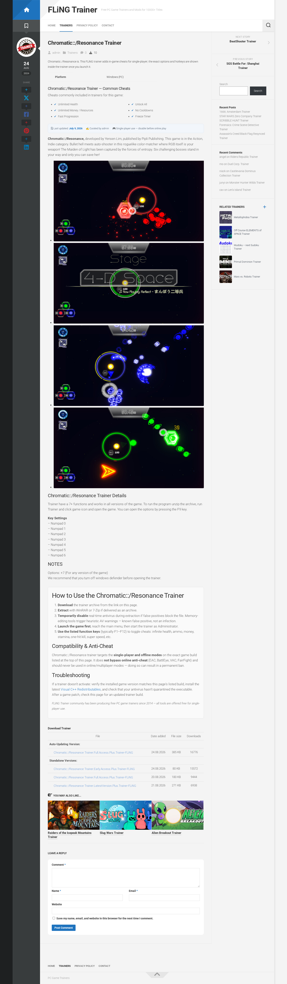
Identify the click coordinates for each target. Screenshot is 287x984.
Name (56, 890)
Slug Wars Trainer (112, 833)
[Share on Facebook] (26, 110)
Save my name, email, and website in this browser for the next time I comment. (104, 918)
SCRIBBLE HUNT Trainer (234, 120)
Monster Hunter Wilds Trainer (247, 182)
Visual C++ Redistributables (81, 689)
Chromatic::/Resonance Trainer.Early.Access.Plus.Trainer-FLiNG (94, 769)
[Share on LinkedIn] (26, 143)
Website (57, 904)
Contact (108, 25)
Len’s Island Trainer (239, 189)
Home (52, 25)
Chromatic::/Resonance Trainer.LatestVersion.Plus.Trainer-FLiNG (95, 786)
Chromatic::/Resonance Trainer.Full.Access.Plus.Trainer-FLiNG (93, 752)
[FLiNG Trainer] (26, 10)
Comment (59, 864)
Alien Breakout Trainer (166, 833)
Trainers (66, 25)
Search (223, 84)
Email (133, 890)
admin (56, 52)
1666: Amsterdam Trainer (234, 111)
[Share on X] (26, 94)
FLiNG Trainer (72, 9)
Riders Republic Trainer (244, 156)
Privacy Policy (87, 25)
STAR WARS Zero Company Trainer (240, 116)
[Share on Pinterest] (26, 127)
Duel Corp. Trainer (238, 164)
